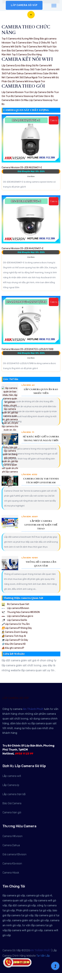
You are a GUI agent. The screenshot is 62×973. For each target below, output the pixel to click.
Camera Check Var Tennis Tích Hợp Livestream (41, 480)
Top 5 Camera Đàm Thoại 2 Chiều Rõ (30, 42)
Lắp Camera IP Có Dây (15, 640)
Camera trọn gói (11, 812)
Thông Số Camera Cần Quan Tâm (41, 564)
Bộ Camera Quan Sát (18, 604)
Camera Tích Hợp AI (14, 636)
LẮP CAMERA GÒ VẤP (24, 5)
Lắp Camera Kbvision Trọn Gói (17, 92)
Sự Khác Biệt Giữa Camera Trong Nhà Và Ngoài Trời (41, 438)
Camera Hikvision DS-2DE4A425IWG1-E (22, 248)
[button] (53, 5)
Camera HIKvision (12, 836)
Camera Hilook (10, 872)
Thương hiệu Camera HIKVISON (23, 612)
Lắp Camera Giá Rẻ (17, 620)
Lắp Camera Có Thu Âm (16, 624)
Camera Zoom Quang (14, 632)
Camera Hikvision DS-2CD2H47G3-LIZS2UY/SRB (27, 349)
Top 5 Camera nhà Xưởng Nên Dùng (20, 38)
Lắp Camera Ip (10, 785)
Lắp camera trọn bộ (13, 794)
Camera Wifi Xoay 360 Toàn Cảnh (28, 69)
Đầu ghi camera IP (13, 648)
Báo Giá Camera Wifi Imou (20, 50)
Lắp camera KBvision (18, 608)
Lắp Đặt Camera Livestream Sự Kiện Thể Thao (41, 525)
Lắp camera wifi (11, 776)
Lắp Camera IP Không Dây (17, 628)
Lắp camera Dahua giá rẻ (20, 616)
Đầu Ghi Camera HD (14, 644)
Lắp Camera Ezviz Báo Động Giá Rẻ (20, 65)
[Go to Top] (55, 966)
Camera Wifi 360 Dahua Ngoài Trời (24, 77)
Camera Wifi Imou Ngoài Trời (30, 81)
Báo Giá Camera (11, 803)
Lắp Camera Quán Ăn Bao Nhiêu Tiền (41, 391)
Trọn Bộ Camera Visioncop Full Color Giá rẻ (28, 96)
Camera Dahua (11, 845)
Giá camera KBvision (14, 854)
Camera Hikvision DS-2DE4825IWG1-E (22, 167)
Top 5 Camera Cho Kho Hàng (27, 54)
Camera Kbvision (12, 863)
